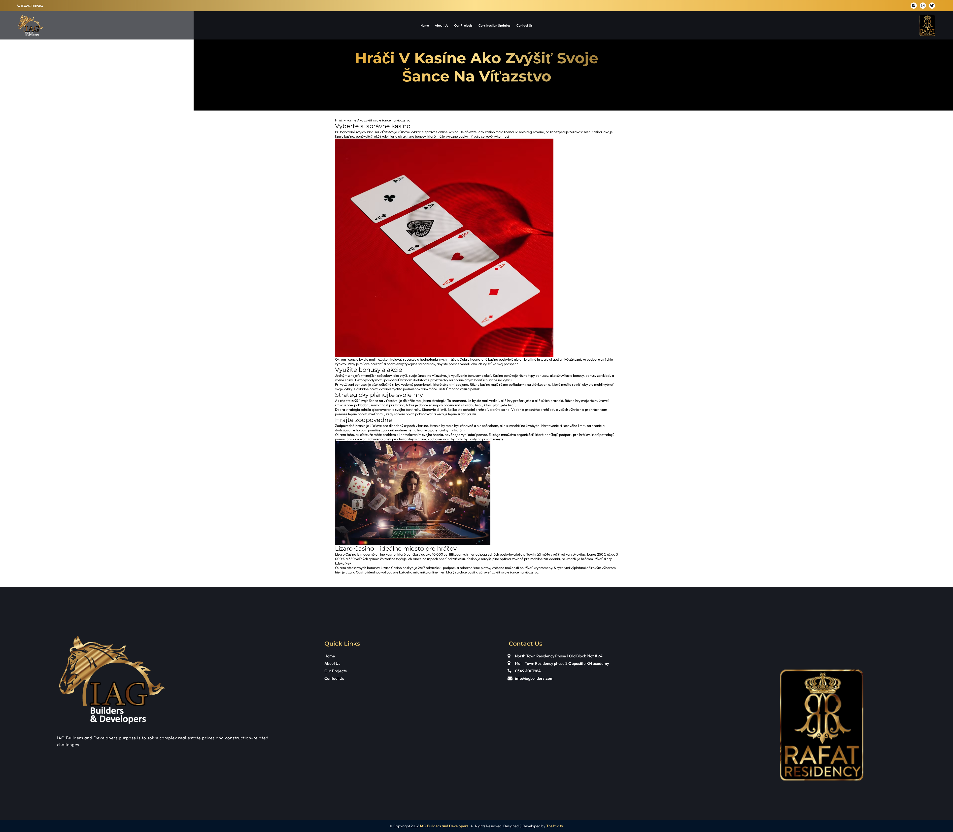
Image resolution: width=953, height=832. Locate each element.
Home (424, 25)
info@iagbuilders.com (534, 678)
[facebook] (914, 5)
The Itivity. (555, 826)
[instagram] (923, 5)
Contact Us (524, 25)
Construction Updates (494, 25)
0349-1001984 (31, 6)
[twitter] (932, 5)
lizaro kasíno (344, 136)
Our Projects (463, 25)
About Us (441, 25)
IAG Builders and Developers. (444, 826)
